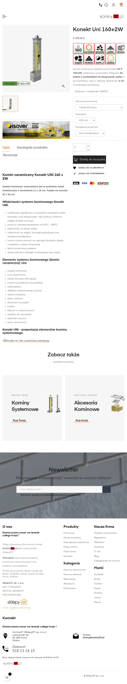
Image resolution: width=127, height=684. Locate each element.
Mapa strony (71, 547)
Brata (97, 579)
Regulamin (100, 538)
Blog (96, 556)
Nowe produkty (72, 538)
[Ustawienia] (113, 5)
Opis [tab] (6, 147)
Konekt (98, 584)
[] (6, 677)
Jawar (97, 597)
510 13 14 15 (23, 651)
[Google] (16, 675)
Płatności (99, 542)
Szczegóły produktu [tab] (32, 147)
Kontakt (68, 556)
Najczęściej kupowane (76, 542)
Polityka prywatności (105, 533)
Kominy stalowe (72, 574)
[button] (19, 420)
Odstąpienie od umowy (107, 561)
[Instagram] (10, 675)
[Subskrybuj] (106, 489)
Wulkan (98, 593)
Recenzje (10, 155)
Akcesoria (69, 584)
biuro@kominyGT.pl (93, 638)
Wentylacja (70, 579)
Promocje (69, 533)
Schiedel (99, 574)
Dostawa (99, 547)
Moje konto (70, 551)
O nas (97, 551)
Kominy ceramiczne (74, 570)
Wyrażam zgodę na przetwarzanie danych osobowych (50, 495)
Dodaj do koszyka (92, 159)
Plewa (97, 602)
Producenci (70, 588)
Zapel (97, 588)
